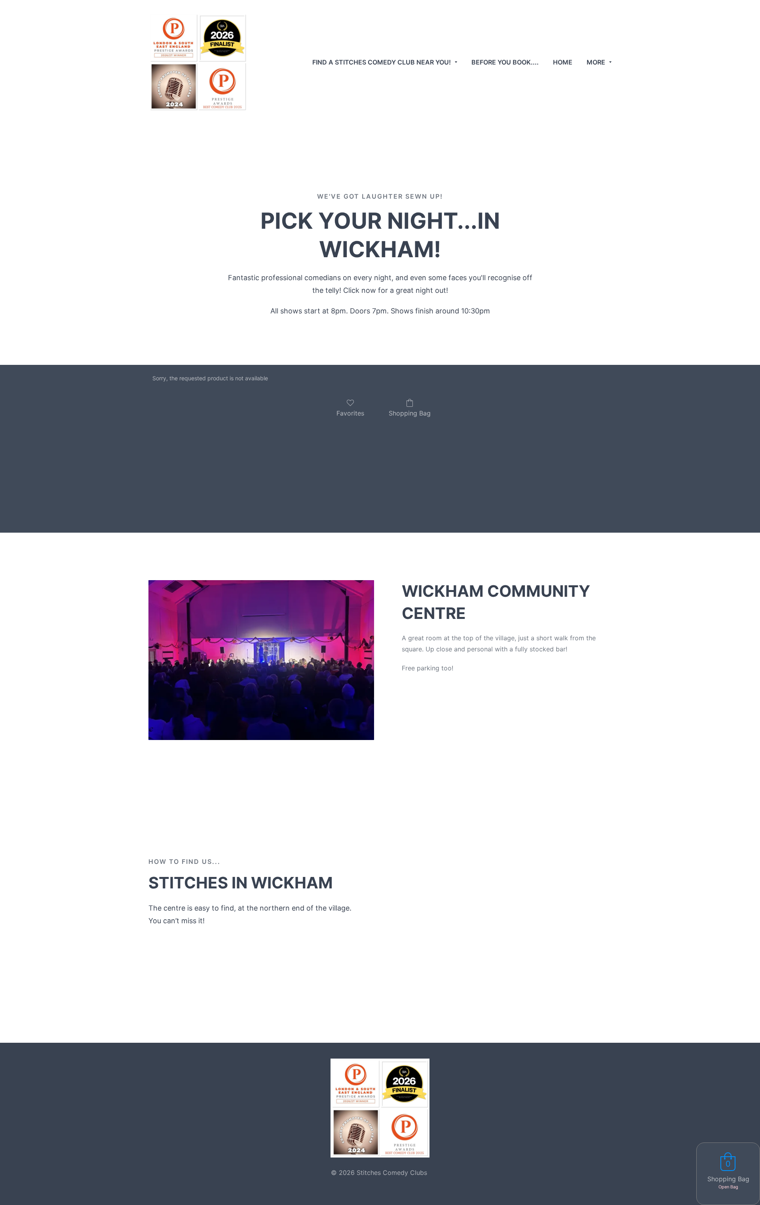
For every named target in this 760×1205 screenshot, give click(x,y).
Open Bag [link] (728, 1187)
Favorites (350, 413)
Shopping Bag (410, 413)
